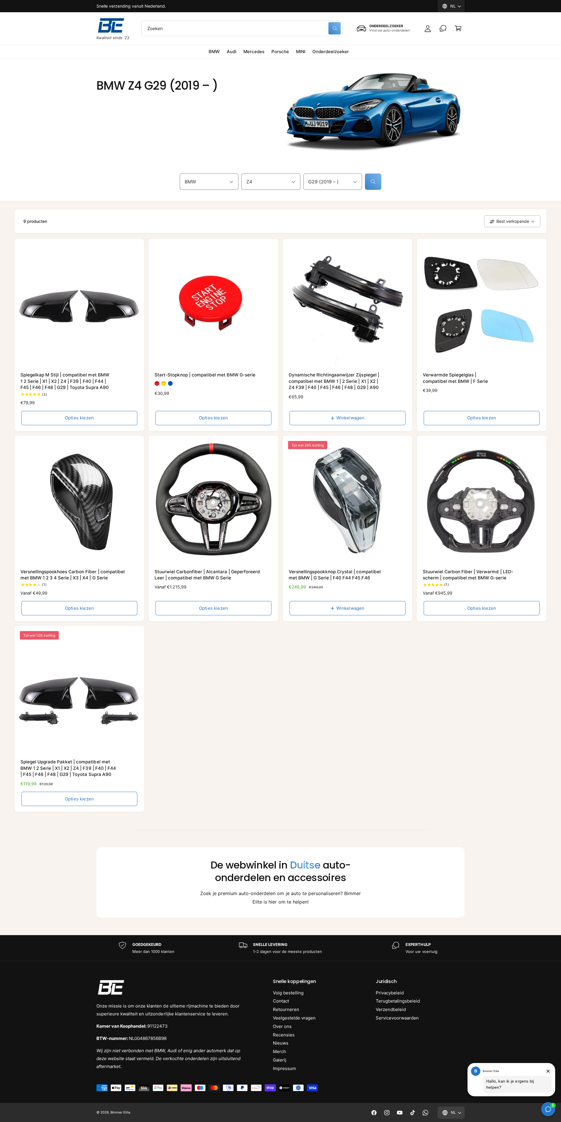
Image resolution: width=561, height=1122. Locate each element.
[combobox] (241, 28)
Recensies (284, 1035)
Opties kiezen (79, 418)
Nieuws (280, 1043)
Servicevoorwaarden (397, 1018)
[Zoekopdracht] (373, 181)
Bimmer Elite (120, 1112)
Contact (281, 1001)
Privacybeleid (390, 993)
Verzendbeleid (391, 1009)
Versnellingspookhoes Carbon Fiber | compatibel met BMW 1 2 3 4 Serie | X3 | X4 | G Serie (72, 575)
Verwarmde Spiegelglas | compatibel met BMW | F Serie (455, 378)
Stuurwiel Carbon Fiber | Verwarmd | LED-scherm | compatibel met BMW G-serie (468, 575)
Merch (279, 1051)
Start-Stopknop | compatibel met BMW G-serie (205, 375)
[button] (458, 28)
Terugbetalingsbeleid (398, 1001)
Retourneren (286, 1009)
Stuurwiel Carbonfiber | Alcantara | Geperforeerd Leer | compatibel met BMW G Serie (207, 575)
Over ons (282, 1026)
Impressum (284, 1068)
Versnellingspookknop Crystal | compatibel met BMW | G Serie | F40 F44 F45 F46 (335, 575)
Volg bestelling (288, 993)
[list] (280, 948)
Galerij (279, 1060)
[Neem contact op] (443, 28)
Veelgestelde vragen (294, 1018)
